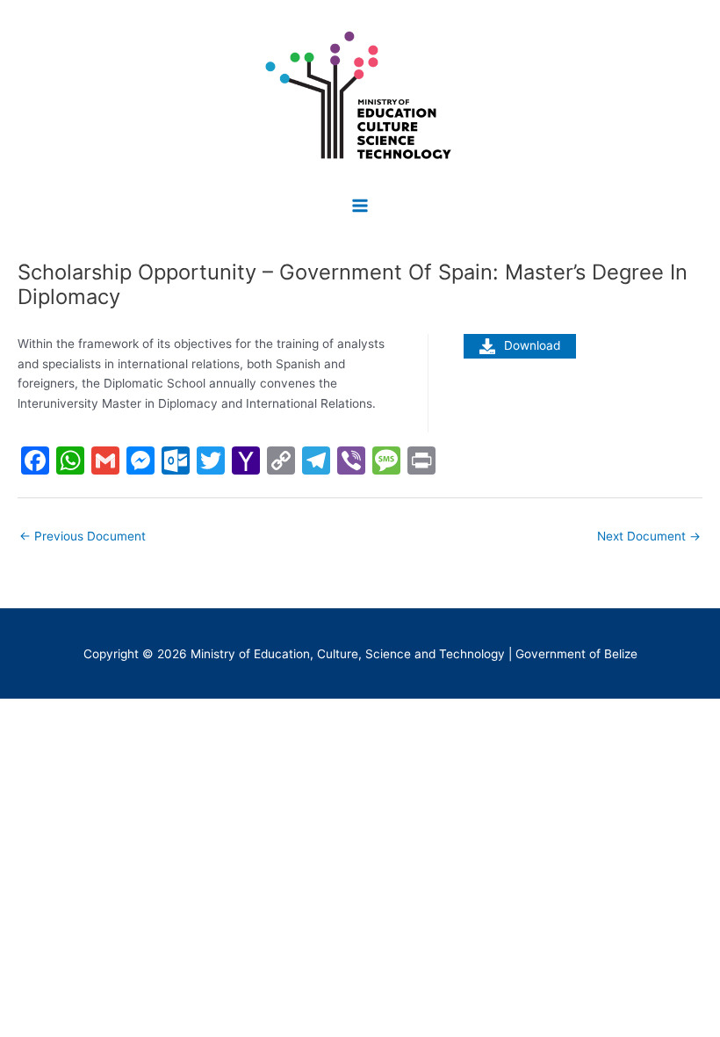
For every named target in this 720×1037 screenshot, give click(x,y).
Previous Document (82, 536)
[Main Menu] (360, 205)
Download (532, 345)
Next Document (649, 536)
